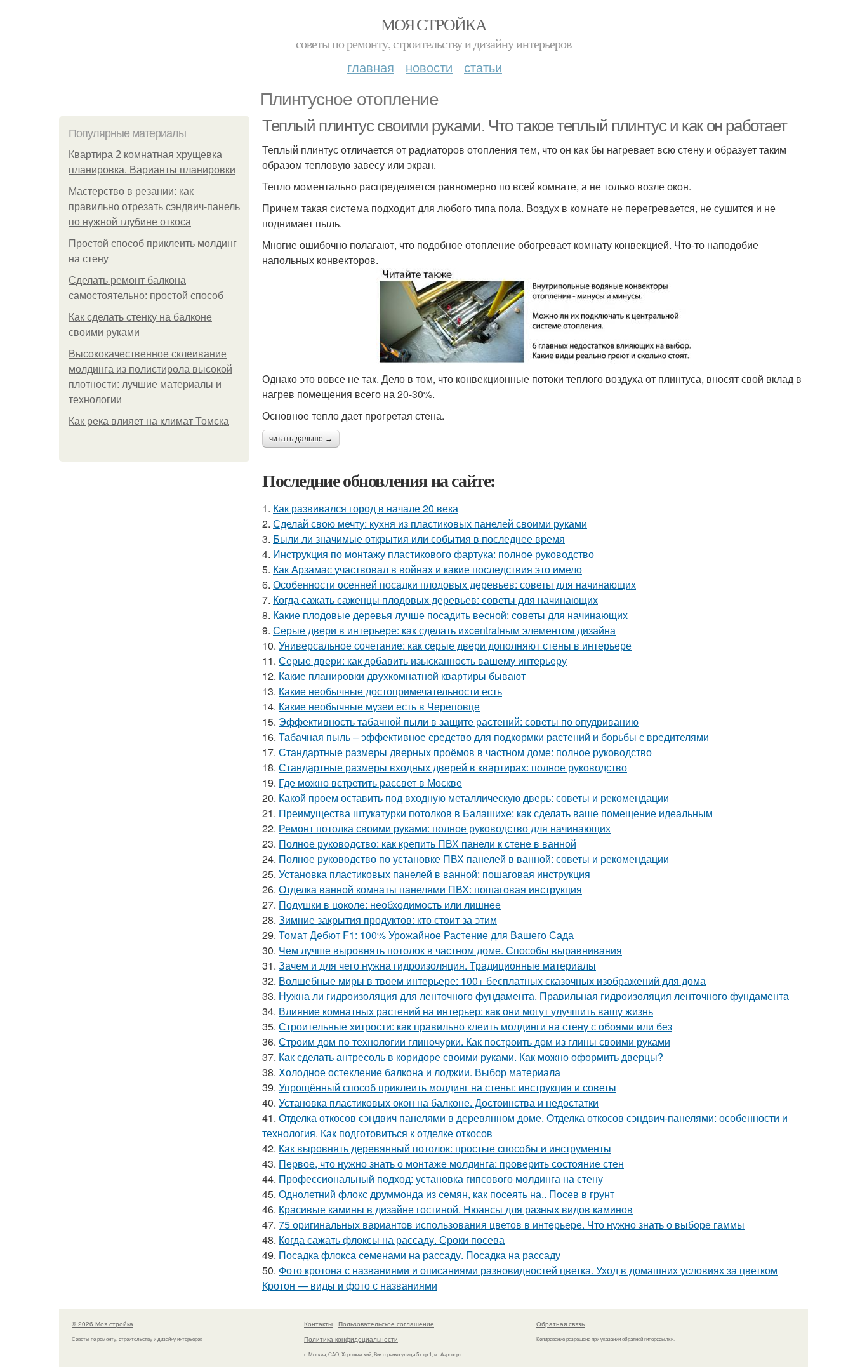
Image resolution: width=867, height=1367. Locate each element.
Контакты (318, 1323)
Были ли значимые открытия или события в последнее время (419, 538)
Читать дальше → (301, 438)
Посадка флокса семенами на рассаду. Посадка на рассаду (419, 1255)
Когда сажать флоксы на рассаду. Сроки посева (392, 1239)
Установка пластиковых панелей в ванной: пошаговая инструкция (434, 874)
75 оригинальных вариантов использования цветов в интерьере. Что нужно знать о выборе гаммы (512, 1224)
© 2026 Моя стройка (102, 1323)
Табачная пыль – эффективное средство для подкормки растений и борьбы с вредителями (494, 737)
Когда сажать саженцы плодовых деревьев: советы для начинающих (435, 599)
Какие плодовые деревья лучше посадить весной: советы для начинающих (450, 615)
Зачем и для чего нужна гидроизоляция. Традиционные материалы (437, 965)
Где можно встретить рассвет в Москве (370, 782)
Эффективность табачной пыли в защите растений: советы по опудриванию (459, 721)
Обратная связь (560, 1323)
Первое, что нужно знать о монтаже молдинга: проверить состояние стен (451, 1163)
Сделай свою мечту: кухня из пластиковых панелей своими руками (430, 523)
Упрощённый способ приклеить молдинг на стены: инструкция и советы (447, 1087)
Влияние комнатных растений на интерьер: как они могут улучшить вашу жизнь (466, 1011)
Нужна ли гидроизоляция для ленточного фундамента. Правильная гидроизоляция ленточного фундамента (534, 996)
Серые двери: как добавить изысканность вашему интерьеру (423, 660)
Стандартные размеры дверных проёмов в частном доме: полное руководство (465, 752)
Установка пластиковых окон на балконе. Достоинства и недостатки (439, 1102)
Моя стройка (433, 24)
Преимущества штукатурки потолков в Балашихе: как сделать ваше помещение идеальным (496, 813)
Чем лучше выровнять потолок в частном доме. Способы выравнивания (450, 950)
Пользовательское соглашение (386, 1323)
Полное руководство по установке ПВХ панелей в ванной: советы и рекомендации (474, 858)
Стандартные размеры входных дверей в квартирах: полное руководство (453, 767)
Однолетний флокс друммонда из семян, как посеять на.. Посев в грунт (446, 1194)
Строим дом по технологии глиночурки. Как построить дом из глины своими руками (474, 1041)
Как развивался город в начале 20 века (365, 508)
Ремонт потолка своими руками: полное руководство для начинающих (445, 828)
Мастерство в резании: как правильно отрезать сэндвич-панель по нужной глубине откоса (154, 206)
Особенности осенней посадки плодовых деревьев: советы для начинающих (454, 584)
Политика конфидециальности (351, 1339)
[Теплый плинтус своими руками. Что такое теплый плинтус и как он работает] (535, 316)
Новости (429, 67)
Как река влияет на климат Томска (149, 421)
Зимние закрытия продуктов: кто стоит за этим (388, 919)
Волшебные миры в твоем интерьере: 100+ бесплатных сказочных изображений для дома (492, 980)
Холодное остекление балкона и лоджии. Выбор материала (419, 1072)
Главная (370, 67)
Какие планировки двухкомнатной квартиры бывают (402, 676)
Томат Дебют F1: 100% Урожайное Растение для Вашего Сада (426, 935)
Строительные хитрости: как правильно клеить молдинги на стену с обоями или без (475, 1026)
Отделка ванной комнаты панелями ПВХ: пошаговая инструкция (430, 889)
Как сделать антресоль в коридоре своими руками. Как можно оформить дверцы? (471, 1057)
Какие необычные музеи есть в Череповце (379, 706)
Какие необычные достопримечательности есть (390, 691)
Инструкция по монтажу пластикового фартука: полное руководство (433, 554)
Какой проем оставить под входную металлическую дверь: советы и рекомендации (474, 797)
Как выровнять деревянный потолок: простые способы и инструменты (445, 1148)
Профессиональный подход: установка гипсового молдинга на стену (441, 1178)
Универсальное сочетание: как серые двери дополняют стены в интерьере (455, 645)
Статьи (483, 67)
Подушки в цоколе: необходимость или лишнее (390, 904)
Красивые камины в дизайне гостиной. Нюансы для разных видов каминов (456, 1209)
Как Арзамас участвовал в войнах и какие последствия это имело (427, 569)
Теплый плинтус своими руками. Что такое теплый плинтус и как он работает (524, 125)
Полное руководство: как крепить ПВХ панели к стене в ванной (427, 843)
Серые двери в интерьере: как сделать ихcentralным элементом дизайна (444, 630)
